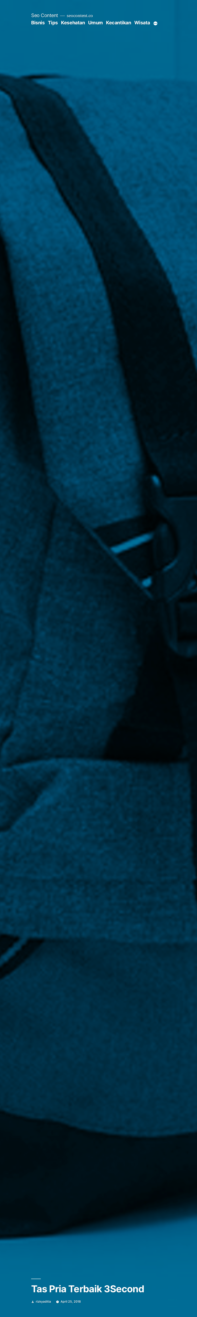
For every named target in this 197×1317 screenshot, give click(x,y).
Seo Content (44, 15)
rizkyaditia (43, 1301)
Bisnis (38, 22)
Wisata (142, 22)
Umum (95, 22)
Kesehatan (73, 22)
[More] (155, 23)
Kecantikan (118, 22)
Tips (53, 22)
